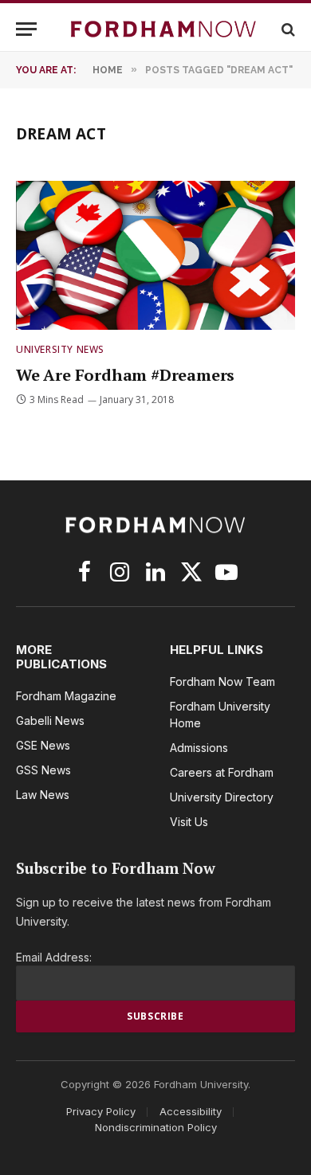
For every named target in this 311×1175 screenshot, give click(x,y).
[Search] (286, 29)
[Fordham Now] (163, 29)
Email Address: (54, 957)
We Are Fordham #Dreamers (125, 375)
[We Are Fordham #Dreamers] (155, 255)
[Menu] (26, 29)
